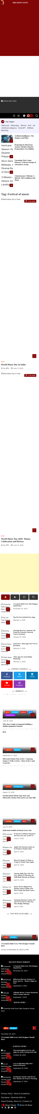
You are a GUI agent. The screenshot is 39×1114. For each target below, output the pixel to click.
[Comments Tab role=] (24, 597)
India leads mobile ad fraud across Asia (17, 830)
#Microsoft (6, 125)
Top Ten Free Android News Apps (24, 617)
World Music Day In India (13, 364)
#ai (34, 125)
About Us (17, 1101)
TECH (30, 712)
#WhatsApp (15, 125)
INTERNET (15, 712)
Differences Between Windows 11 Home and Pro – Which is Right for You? (25, 981)
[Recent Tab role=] (14, 597)
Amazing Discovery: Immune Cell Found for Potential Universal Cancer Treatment (24, 632)
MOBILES (23, 712)
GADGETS (9, 749)
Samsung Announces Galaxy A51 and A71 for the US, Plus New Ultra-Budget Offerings (24, 901)
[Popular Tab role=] (5, 597)
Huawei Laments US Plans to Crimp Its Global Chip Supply (24, 861)
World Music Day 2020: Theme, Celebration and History (16, 540)
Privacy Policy (7, 1093)
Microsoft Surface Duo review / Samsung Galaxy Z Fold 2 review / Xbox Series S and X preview (19, 761)
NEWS (24, 821)
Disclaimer (5, 1097)
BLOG (2, 361)
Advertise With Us (18, 1097)
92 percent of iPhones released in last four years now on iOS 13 (24, 834)
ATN (7, 368)
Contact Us (27, 1101)
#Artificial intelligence (9, 128)
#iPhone (24, 125)
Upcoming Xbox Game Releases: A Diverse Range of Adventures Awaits (25, 162)
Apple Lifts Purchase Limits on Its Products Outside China (24, 848)
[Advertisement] (19, 76)
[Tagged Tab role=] (33, 597)
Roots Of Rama (25, 1105)
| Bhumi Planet (8, 1105)
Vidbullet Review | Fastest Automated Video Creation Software (25, 993)
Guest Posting (7, 1101)
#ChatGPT (22, 128)
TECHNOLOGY (10, 715)
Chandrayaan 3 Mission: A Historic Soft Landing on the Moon (25, 178)
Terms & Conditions (22, 1093)
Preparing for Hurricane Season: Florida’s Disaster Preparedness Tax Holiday (24, 147)
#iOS (30, 125)
